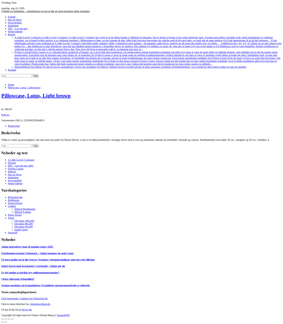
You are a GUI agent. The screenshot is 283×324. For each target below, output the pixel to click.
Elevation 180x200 (24, 220)
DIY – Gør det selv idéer (20, 165)
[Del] (6, 319)
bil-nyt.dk (27, 309)
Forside (12, 16)
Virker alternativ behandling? (17, 279)
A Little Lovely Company (147, 43)
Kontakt (12, 70)
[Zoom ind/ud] (12, 319)
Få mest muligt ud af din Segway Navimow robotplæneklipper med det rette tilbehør (48, 259)
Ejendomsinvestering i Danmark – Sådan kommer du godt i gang (37, 253)
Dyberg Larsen (147, 58)
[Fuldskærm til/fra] (9, 319)
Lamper (12, 206)
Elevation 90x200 (23, 226)
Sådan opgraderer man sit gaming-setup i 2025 (27, 246)
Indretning (13, 25)
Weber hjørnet (15, 31)
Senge (11, 217)
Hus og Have (15, 19)
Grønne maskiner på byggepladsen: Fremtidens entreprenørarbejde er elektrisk (45, 285)
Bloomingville (15, 197)
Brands (11, 34)
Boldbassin (13, 200)
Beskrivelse (14, 126)
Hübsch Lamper (22, 212)
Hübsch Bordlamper (24, 209)
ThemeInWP (63, 315)
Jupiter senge (21, 229)
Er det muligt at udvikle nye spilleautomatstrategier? (30, 272)
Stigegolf (12, 232)
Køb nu (5, 114)
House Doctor (15, 203)
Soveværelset (15, 22)
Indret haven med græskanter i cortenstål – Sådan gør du (33, 266)
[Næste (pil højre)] (6, 322)
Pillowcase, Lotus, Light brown (36, 95)
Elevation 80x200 (23, 223)
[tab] (145, 126)
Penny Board (14, 215)
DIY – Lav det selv (18, 28)
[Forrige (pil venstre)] (2, 322)
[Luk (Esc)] (2, 319)
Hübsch (130, 67)
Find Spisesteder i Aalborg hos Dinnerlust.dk (24, 298)
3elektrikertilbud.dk (40, 304)
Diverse (12, 162)
